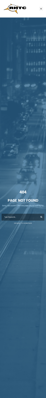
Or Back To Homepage (23, 223)
